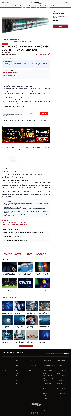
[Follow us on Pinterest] (31, 413)
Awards (50, 5)
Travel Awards (59, 378)
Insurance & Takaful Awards (47, 390)
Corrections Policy (60, 385)
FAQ (30, 370)
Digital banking (8, 58)
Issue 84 (17, 362)
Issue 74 (17, 378)
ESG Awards (45, 385)
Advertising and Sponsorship (6, 362)
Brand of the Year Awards (47, 362)
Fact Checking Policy (60, 390)
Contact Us (3, 365)
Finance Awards (45, 398)
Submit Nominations (32, 365)
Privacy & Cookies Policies (6, 368)
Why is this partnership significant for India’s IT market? (15, 240)
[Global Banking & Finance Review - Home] (35, 2)
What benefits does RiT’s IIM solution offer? (12, 236)
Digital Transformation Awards (48, 378)
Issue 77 (17, 373)
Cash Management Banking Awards (49, 365)
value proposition (33, 185)
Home (3, 41)
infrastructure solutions (12, 182)
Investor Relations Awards (61, 360)
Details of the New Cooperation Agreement (10, 72)
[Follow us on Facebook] (35, 413)
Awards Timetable (32, 362)
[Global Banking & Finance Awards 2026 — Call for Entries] (26, 135)
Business (17, 5)
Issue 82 (17, 365)
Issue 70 (17, 385)
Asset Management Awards (47, 360)
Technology (31, 5)
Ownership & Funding (60, 383)
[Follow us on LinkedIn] (37, 413)
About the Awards (32, 360)
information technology (7, 91)
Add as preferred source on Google (42, 54)
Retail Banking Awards (60, 396)
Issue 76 (17, 375)
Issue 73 (17, 380)
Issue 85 (17, 360)
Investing (37, 5)
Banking (26, 5)
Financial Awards (60, 391)
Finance (21, 5)
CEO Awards (45, 368)
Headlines (61, 5)
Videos (46, 5)
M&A (13, 58)
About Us (3, 360)
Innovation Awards (46, 388)
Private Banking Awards (61, 393)
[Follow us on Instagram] (33, 413)
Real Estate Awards (60, 365)
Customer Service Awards (47, 370)
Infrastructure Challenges (17, 98)
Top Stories (6, 5)
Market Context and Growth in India (9, 75)
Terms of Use (4, 370)
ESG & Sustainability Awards (47, 383)
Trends (66, 5)
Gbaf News (9, 52)
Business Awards (46, 363)
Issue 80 (17, 368)
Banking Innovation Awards (47, 395)
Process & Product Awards (61, 368)
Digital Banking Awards (47, 396)
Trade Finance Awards (60, 373)
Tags (46, 410)
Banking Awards (45, 393)
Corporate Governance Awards (48, 375)
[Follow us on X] (39, 413)
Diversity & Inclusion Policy (61, 388)
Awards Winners (32, 363)
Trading (42, 5)
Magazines (55, 5)
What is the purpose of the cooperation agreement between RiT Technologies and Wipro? (23, 232)
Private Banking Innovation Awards (62, 395)
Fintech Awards (45, 380)
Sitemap (42, 410)
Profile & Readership (5, 363)
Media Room (31, 368)
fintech (3, 58)
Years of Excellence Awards (61, 380)
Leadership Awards (60, 362)
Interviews (12, 5)
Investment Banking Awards (47, 391)
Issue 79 (17, 370)
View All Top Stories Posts (26, 346)
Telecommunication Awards (61, 370)
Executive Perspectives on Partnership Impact (11, 77)
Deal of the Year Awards (47, 373)
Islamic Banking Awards (61, 363)
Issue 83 (17, 363)
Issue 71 (17, 383)
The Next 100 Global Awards (61, 375)
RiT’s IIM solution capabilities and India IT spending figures (15, 224)
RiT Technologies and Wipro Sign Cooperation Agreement (15, 222)
